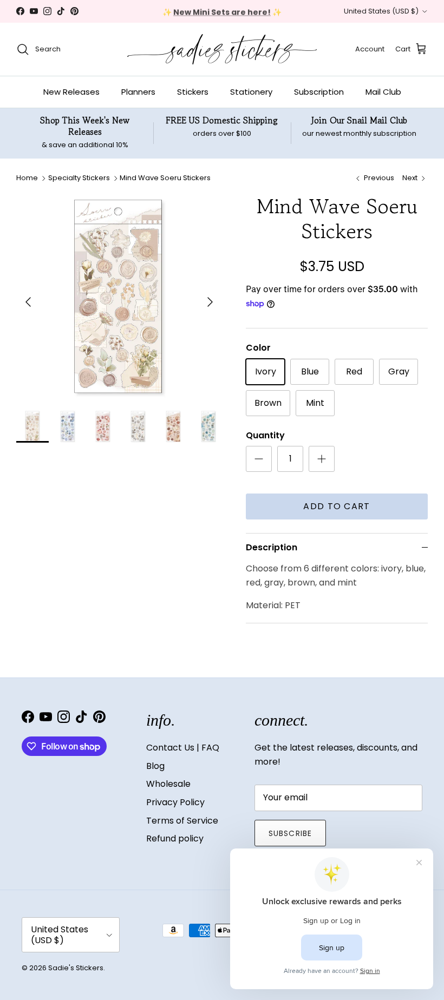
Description (271, 547)
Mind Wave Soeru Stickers (165, 178)
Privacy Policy (175, 802)
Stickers (192, 91)
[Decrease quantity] (259, 459)
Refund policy (175, 838)
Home (27, 178)
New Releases (71, 91)
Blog (155, 766)
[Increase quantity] (322, 459)
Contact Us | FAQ (182, 747)
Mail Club (383, 91)
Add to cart (336, 506)
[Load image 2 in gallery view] (119, 296)
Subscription (319, 91)
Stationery (251, 91)
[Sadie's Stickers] (222, 49)
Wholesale (168, 784)
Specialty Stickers (79, 178)
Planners (138, 91)
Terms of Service (182, 820)
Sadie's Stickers (75, 968)
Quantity (265, 436)
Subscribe (290, 833)
